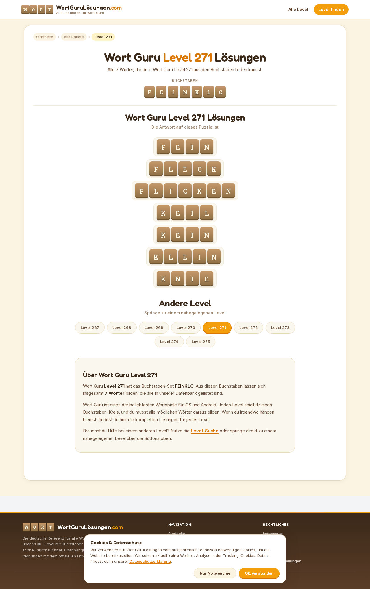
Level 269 (154, 327)
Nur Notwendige (215, 573)
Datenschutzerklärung (150, 561)
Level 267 (90, 327)
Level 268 (121, 327)
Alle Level (298, 9)
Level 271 (217, 327)
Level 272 (248, 327)
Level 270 (186, 327)
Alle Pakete (74, 36)
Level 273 (280, 327)
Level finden (331, 9)
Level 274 (169, 341)
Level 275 (201, 341)
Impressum (273, 533)
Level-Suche (205, 431)
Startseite (44, 36)
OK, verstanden (259, 573)
